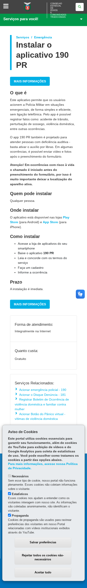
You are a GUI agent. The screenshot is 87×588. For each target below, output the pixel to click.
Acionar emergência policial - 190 (42, 390)
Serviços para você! (20, 19)
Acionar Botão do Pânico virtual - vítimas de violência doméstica (40, 416)
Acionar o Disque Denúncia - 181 (42, 394)
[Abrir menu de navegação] (5, 6)
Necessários (20, 476)
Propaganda (20, 515)
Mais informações (30, 81)
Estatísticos (20, 494)
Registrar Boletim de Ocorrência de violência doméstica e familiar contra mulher (42, 404)
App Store (50, 222)
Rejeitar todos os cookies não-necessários (43, 557)
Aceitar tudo (43, 572)
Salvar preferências (43, 542)
